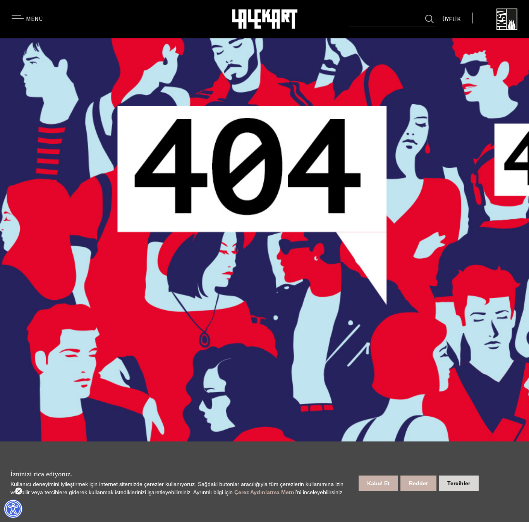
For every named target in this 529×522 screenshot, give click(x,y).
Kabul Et (378, 483)
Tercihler (458, 483)
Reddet (418, 483)
